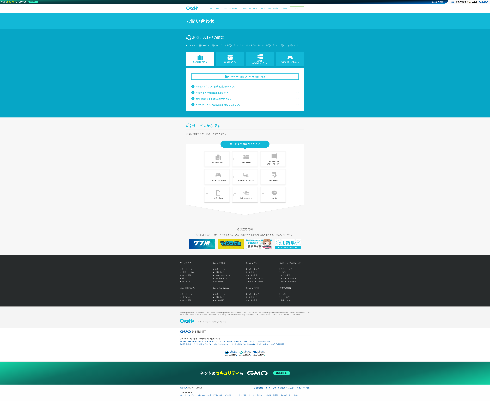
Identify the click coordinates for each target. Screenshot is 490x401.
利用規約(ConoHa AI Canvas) (279, 312)
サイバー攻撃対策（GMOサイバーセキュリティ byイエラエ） (211, 344)
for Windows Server (229, 8)
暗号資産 (275, 395)
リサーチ (251, 395)
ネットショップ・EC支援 (204, 395)
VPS (217, 8)
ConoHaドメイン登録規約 (195, 312)
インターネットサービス (187, 395)
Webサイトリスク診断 (240, 341)
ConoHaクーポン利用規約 (232, 312)
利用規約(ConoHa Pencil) (298, 312)
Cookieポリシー (277, 315)
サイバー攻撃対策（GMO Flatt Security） (244, 344)
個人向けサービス (286, 395)
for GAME (243, 8)
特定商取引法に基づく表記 (198, 315)
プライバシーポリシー (263, 315)
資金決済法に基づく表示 (216, 315)
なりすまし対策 (263, 344)
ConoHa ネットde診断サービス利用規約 (255, 312)
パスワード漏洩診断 (226, 341)
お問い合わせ (249, 315)
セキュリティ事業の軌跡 (277, 344)
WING (211, 8)
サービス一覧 (272, 8)
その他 (296, 395)
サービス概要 (295, 315)
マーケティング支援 (241, 395)
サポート (284, 8)
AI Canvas (253, 8)
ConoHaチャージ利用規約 (214, 312)
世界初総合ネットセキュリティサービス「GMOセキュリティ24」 (199, 341)
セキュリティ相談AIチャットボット (260, 341)
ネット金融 (267, 395)
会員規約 (183, 312)
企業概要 (286, 315)
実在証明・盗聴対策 (185, 344)
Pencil (262, 8)
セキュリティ (228, 395)
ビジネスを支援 (217, 395)
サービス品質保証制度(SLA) (234, 315)
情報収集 (259, 395)
